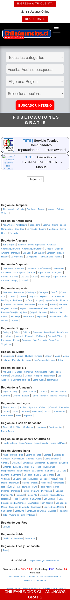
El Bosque (52, 463)
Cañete (18, 372)
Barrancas (19, 292)
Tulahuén (24, 280)
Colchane (31, 209)
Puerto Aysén (7, 431)
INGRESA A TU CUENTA (35, 3)
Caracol (53, 407)
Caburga (14, 391)
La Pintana (16, 475)
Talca (60, 360)
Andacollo (19, 268)
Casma (6, 411)
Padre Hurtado (23, 487)
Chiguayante (41, 372)
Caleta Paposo (59, 225)
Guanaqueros (19, 272)
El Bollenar (40, 463)
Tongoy (14, 280)
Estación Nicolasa (55, 253)
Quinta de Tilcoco (56, 336)
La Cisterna (37, 471)
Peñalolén (15, 491)
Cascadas (64, 407)
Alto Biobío (8, 372)
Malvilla (53, 304)
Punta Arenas (25, 443)
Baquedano (35, 225)
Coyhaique (28, 427)
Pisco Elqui (45, 276)
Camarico (31, 268)
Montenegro (58, 483)
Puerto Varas (7, 415)
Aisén (5, 427)
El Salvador (39, 253)
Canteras (28, 372)
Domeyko (15, 253)
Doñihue (26, 332)
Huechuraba (49, 467)
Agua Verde (8, 225)
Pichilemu (40, 336)
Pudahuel (20, 495)
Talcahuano (52, 380)
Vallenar (58, 257)
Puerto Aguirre (55, 427)
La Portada (32, 229)
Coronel (5, 376)
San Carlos (30, 538)
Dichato (28, 376)
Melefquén (37, 411)
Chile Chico (15, 427)
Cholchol (54, 391)
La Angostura (17, 257)
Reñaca (53, 312)
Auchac (23, 407)
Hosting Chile (10, 588)
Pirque (26, 491)
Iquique (51, 209)
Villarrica (63, 396)
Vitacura (31, 515)
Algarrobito (8, 268)
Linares (38, 356)
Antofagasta (21, 225)
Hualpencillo (49, 376)
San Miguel (36, 507)
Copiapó (49, 249)
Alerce (6, 407)
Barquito (22, 244)
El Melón (22, 296)
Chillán (6, 538)
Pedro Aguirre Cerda (49, 487)
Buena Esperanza (36, 244)
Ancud (14, 407)
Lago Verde (41, 427)
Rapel (55, 276)
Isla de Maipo (23, 471)
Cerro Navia (18, 459)
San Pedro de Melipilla (54, 507)
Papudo (23, 308)
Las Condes (48, 475)
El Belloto (12, 296)
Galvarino (5, 396)
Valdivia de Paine (17, 515)
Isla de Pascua (57, 296)
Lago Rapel (49, 332)
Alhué (5, 455)
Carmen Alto (7, 229)
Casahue (43, 391)
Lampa (37, 475)
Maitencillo (42, 304)
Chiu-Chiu (19, 229)
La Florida (50, 471)
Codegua (7, 332)
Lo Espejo (33, 479)
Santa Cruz (54, 340)
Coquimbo (6, 272)
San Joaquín (47, 503)
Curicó (20, 356)
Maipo (62, 479)
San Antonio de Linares (44, 360)
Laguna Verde (51, 300)
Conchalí (5, 463)
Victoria (53, 396)
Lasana (42, 229)
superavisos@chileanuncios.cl (44, 560)
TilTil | (28, 140)
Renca (15, 499)
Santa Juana (39, 380)
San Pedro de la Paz (20, 380)
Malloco (25, 483)
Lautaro (25, 396)
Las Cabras (62, 332)
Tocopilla (14, 233)
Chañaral (51, 244)
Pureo (18, 415)
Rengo (16, 340)
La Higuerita (31, 257)
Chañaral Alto (44, 268)
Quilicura (44, 495)
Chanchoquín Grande (32, 249)
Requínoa (26, 340)
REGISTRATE (35, 18)
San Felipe (15, 316)
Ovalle (35, 276)
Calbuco (43, 407)
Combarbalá (58, 268)
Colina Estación (52, 459)
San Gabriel (33, 503)
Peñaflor (5, 491)
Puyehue (28, 415)
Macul (54, 479)
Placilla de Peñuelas (38, 308)
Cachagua (31, 292)
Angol (5, 391)
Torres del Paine (58, 443)
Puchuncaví (56, 308)
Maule (57, 356)
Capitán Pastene (28, 391)
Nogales (5, 308)
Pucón (35, 396)
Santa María (28, 316)
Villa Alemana (55, 316)
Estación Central (21, 467)
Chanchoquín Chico (10, 249)
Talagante (63, 511)
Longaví (48, 356)
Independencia (8, 471)
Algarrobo (7, 292)
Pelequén (29, 336)
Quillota (23, 312)
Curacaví (16, 463)
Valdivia (6, 527)
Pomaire (35, 491)
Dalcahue (25, 411)
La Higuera (57, 272)
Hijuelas (44, 296)
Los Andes (18, 304)
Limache (64, 300)
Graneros (37, 332)
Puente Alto (32, 495)
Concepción (55, 372)
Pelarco (6, 360)
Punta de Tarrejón (9, 312)
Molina (66, 356)
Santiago (52, 511)
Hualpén (38, 376)
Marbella (63, 304)
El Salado (27, 253)
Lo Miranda (8, 336)
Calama (46, 225)
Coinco (17, 332)
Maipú (4, 483)
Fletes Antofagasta (31, 588)
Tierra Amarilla (46, 257)
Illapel (40, 272)
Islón (47, 272)
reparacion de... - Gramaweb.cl (42, 150)
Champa (30, 459)
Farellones (36, 467)
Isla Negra (6, 300)
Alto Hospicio (9, 209)
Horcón (31, 272)
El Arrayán (28, 463)
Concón (54, 292)
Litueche (7, 304)
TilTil (5, 515)
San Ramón (6, 511)
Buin (21, 455)
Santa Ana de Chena (36, 511)
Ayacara (33, 407)
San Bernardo (50, 499)
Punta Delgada (41, 443)
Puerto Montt (59, 411)
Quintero (43, 312)
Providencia (46, 491)
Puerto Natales (10, 443)
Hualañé (29, 356)
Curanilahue (16, 376)
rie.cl (20, 588)
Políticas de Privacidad (35, 580)
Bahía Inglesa (9, 244)
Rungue (24, 499)
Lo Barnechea (19, 479)
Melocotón (46, 483)
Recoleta (5, 499)
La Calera (17, 300)
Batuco (13, 455)
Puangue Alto (7, 495)
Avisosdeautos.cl (17, 576)
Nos (3, 487)
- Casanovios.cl (32, 576)
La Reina (28, 475)
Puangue (59, 491)
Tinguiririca (6, 344)
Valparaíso (41, 316)
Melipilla (34, 483)
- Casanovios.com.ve (50, 576)
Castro (15, 411)
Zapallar (14, 320)
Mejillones (53, 229)
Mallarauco (14, 483)
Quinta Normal (57, 495)
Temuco (44, 396)
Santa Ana (19, 511)
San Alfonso (35, 499)
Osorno (47, 411)
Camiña (20, 209)
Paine (34, 487)
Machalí (19, 336)
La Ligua (39, 300)
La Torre (14, 276)
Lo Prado (44, 479)
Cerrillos (47, 455)
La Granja (61, 471)
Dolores (42, 209)
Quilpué (33, 312)
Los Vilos (25, 276)
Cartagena (43, 292)
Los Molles (30, 304)
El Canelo (63, 463)
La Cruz (28, 300)
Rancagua (6, 340)
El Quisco (33, 296)
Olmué (14, 308)
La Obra (5, 475)
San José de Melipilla (19, 507)
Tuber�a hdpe (48, 588)
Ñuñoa (10, 487)
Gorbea (16, 396)
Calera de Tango (33, 455)
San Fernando (40, 340)
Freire (63, 391)
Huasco (5, 257)
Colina (39, 459)
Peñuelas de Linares (22, 360)
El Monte (7, 467)
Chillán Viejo (17, 538)
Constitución (8, 356)
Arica (5, 550)
